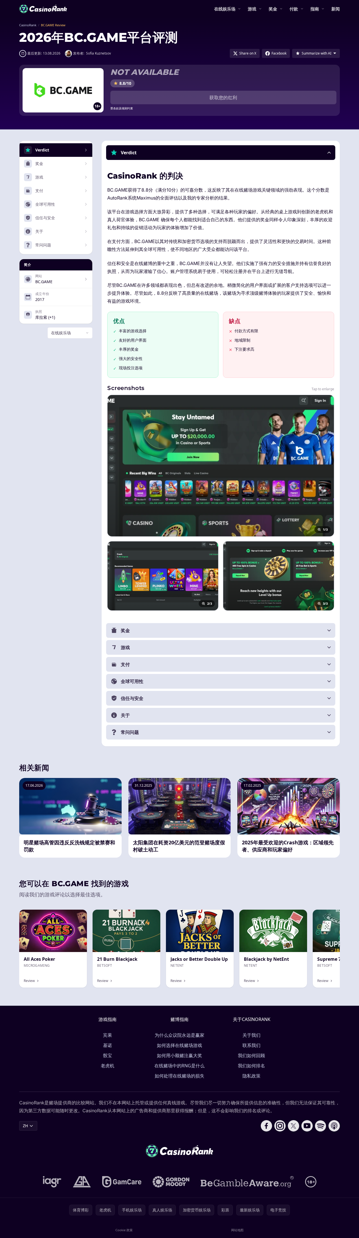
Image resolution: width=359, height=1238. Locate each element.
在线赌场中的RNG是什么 (179, 1066)
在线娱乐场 (224, 9)
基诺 (107, 1045)
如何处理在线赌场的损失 (179, 1076)
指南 (314, 9)
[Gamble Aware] (247, 1181)
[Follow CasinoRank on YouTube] (307, 1125)
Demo (150, 916)
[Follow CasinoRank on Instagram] (280, 1125)
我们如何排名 (251, 1066)
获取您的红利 (223, 97)
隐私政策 (251, 1076)
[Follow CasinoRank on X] (293, 1125)
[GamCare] (121, 1181)
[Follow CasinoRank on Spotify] (320, 1125)
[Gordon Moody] (171, 1181)
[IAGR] (52, 1181)
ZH (25, 1125)
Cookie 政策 (124, 1230)
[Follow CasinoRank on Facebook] (266, 1125)
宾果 (107, 1035)
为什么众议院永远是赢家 (179, 1035)
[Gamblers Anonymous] (82, 1181)
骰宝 (107, 1055)
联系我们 (251, 1045)
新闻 (335, 9)
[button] (220, 152)
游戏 (252, 9)
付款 (294, 9)
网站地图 (237, 1230)
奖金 (273, 9)
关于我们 (251, 1035)
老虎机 (107, 1066)
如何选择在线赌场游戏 (179, 1045)
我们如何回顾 (251, 1055)
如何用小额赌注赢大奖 (179, 1055)
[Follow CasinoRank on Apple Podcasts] (334, 1125)
